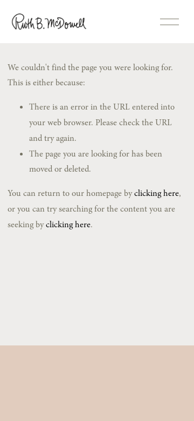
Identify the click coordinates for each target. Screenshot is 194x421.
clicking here (156, 193)
